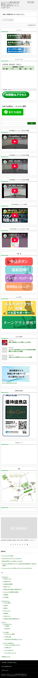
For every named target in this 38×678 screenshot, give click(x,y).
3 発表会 (5, 608)
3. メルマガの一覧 (9, 650)
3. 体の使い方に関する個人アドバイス (13, 639)
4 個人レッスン (7, 586)
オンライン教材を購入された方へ (9, 382)
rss (28, 2)
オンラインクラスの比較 (7, 555)
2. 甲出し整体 (8, 636)
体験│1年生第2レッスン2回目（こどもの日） (20, 342)
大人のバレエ (5, 576)
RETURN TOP (31, 25)
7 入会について (7, 616)
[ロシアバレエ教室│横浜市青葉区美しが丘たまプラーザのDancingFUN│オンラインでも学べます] (10, 5)
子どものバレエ (5, 601)
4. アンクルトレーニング (10, 652)
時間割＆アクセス (6, 656)
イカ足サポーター (8, 624)
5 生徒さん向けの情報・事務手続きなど (13, 589)
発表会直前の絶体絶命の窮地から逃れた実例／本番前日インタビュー (18, 540)
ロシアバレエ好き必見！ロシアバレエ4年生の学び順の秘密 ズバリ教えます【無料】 (22, 350)
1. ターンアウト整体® (10, 634)
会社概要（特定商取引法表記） (9, 662)
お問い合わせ (5, 670)
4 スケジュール (7, 610)
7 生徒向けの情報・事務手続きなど (12, 618)
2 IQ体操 (5, 605)
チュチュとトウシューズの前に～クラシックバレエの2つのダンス (17, 568)
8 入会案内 (6, 597)
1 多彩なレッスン (7, 578)
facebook (33, 2)
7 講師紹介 (6, 594)
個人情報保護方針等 (7, 666)
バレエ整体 (6, 632)
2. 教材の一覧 (8, 647)
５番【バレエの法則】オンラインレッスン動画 (20, 357)
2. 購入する (7, 628)
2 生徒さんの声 (7, 581)
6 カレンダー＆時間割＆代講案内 (11, 592)
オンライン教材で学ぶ (9, 643)
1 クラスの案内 (7, 602)
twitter (31, 2)
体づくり (4, 622)
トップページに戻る (7, 19)
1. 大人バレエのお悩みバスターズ (12, 644)
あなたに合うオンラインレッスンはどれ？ (11, 558)
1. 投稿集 (7, 625)
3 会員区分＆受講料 (8, 584)
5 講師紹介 (6, 613)
